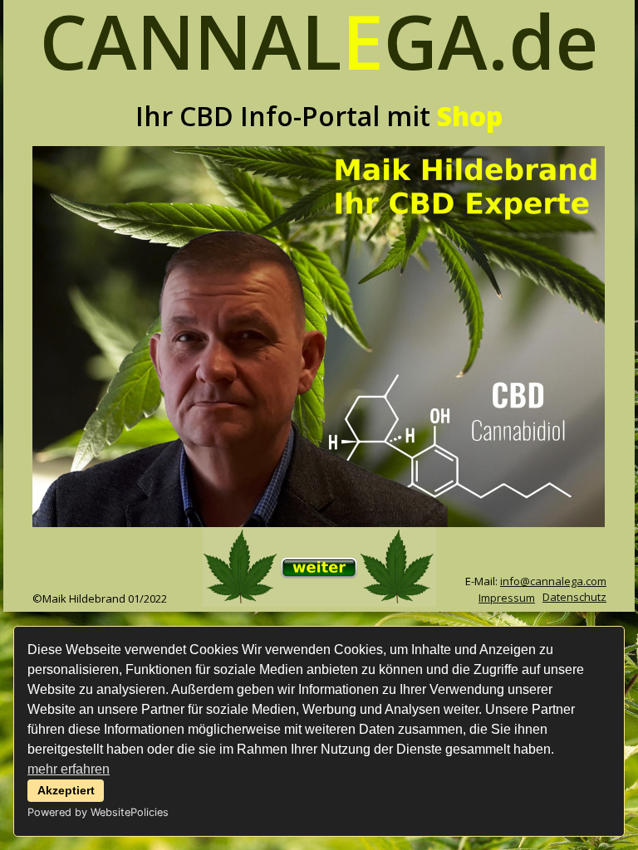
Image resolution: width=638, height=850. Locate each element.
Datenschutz (574, 596)
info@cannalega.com (553, 581)
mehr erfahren (68, 769)
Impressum (506, 597)
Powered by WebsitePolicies (98, 812)
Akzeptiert (66, 790)
